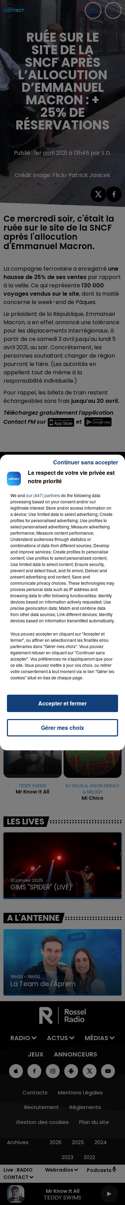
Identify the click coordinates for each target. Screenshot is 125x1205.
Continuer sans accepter (85, 462)
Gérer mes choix (62, 728)
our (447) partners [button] (43, 495)
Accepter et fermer (62, 703)
